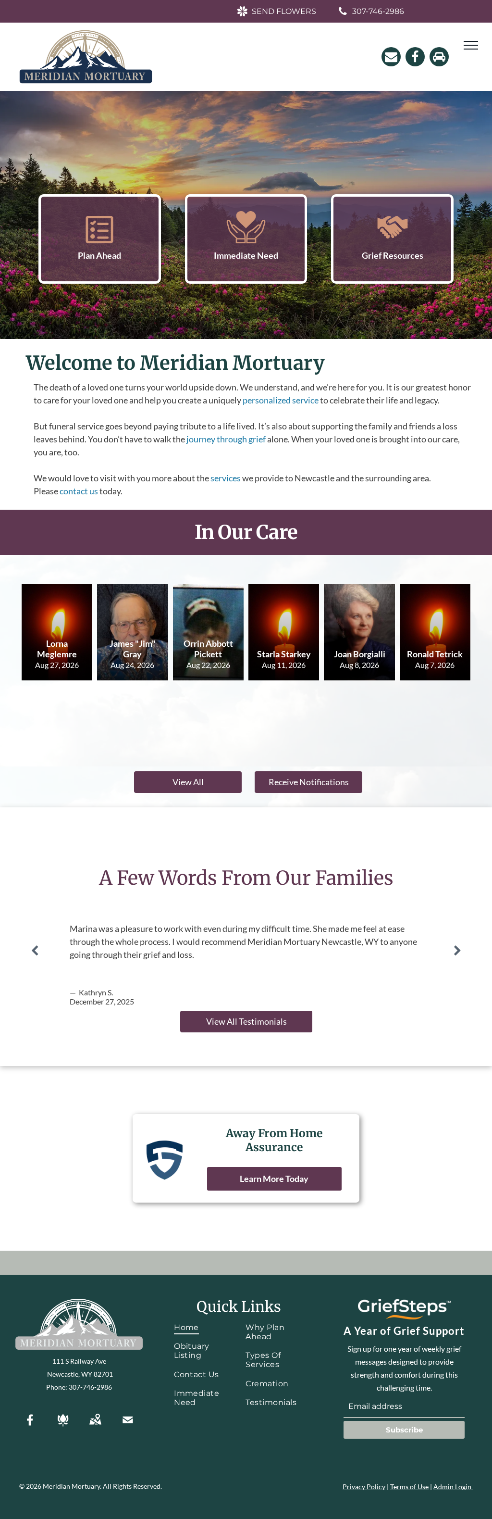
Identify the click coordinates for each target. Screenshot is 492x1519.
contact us (79, 491)
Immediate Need (246, 255)
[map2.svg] (95, 1426)
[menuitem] (203, 1327)
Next (457, 950)
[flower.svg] (63, 1426)
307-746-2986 (90, 1387)
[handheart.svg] (246, 240)
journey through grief (226, 439)
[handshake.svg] (392, 240)
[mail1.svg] (127, 1426)
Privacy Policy (364, 1486)
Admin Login (452, 1486)
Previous (34, 950)
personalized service (281, 400)
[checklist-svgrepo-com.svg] (99, 240)
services (225, 478)
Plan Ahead (99, 255)
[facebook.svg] (30, 1426)
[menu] (470, 45)
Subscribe (404, 1429)
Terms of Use (409, 1486)
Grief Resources (392, 255)
